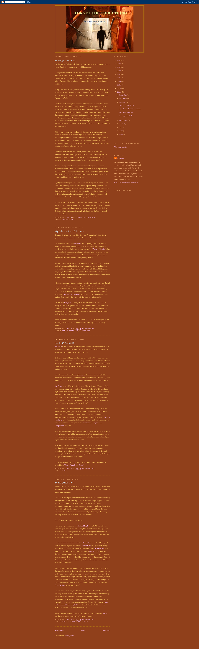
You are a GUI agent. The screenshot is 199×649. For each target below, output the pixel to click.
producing (73, 331)
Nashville (58, 346)
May (121, 134)
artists (65, 470)
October (122, 102)
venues (85, 621)
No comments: (89, 217)
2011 (119, 81)
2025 (119, 60)
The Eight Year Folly (65, 60)
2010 (119, 85)
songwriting (68, 219)
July (121, 127)
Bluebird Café (85, 545)
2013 (119, 74)
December (123, 95)
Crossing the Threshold (71, 294)
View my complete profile (126, 183)
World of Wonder (99, 249)
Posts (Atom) (69, 635)
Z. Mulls (120, 158)
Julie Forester (94, 551)
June (121, 130)
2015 (119, 67)
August (122, 123)
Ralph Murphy (83, 526)
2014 (119, 70)
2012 (119, 78)
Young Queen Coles (64, 482)
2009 (119, 88)
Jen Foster (58, 386)
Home (83, 630)
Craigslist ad (69, 302)
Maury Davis (99, 548)
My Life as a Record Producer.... (71, 231)
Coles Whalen (60, 585)
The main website (120, 147)
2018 (119, 63)
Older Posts (106, 630)
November (123, 98)
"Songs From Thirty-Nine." (74, 465)
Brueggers (81, 375)
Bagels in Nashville (64, 342)
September (123, 120)
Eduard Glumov (87, 543)
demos (65, 331)
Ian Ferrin (77, 243)
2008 (119, 92)
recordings (84, 331)
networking (75, 621)
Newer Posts (59, 630)
